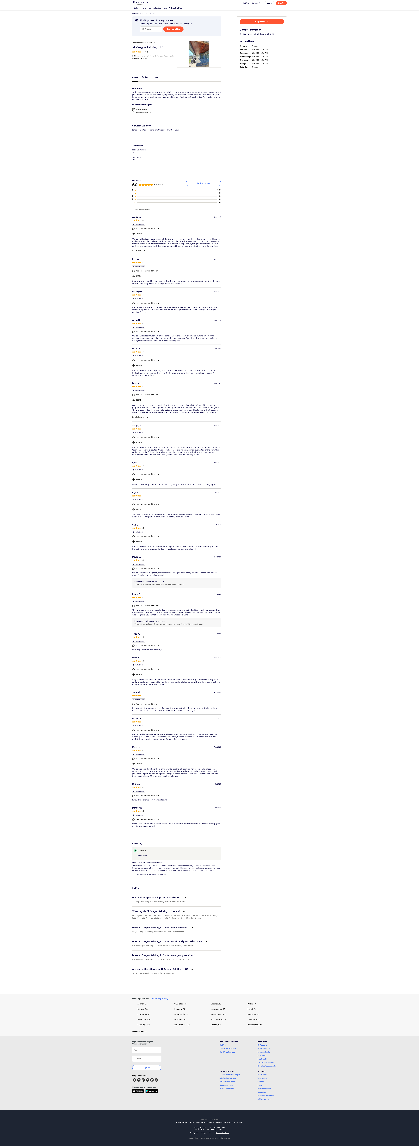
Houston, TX (179, 1009)
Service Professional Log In (230, 1075)
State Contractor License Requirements (147, 863)
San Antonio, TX (254, 1019)
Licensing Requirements (267, 1066)
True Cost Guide (264, 1049)
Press (260, 1085)
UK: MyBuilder (238, 1122)
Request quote (261, 22)
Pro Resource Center (227, 1082)
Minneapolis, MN (181, 1014)
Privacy (196, 1128)
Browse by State (159, 998)
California (203, 1128)
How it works (262, 1075)
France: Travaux (181, 1122)
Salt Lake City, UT (218, 1019)
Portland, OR (179, 1019)
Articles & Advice (175, 8)
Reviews (145, 77)
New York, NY (253, 1014)
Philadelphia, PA (144, 1019)
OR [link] (146, 14)
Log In (269, 3)
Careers (261, 1082)
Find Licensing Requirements (198, 870)
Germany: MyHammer (196, 1122)
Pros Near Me (263, 1059)
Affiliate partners (264, 1099)
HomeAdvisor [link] (137, 14)
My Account (262, 1045)
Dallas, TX (251, 1004)
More (165, 8)
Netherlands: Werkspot (224, 1122)
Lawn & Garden (155, 8)
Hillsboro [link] (153, 14)
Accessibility (220, 1129)
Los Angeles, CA (218, 1009)
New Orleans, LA (218, 1014)
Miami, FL (251, 1009)
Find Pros (223, 1045)
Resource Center (264, 1052)
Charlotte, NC (180, 1004)
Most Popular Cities (140, 999)
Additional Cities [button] (138, 1032)
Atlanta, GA (142, 1004)
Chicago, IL (216, 1004)
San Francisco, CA (182, 1025)
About (135, 77)
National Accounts (227, 1089)
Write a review (203, 183)
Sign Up (281, 3)
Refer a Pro (262, 1055)
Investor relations (264, 1089)
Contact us (262, 1092)
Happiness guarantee (266, 1096)
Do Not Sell (211, 1128)
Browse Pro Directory (228, 1049)
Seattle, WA (216, 1025)
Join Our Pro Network (228, 1078)
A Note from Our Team (266, 1062)
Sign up (146, 1068)
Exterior (144, 8)
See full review (138, 251)
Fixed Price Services (227, 1052)
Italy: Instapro (210, 1122)
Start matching (173, 29)
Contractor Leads (226, 1085)
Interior (135, 8)
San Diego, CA (143, 1025)
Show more (142, 855)
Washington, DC (254, 1025)
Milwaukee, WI (143, 1014)
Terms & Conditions (222, 1133)
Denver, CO (142, 1009)
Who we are (262, 1078)
